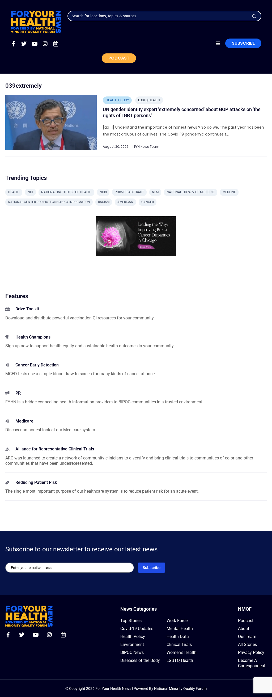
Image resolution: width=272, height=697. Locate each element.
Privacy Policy (251, 652)
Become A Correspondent (251, 663)
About (243, 628)
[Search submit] (254, 16)
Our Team (247, 636)
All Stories (247, 644)
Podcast (245, 620)
